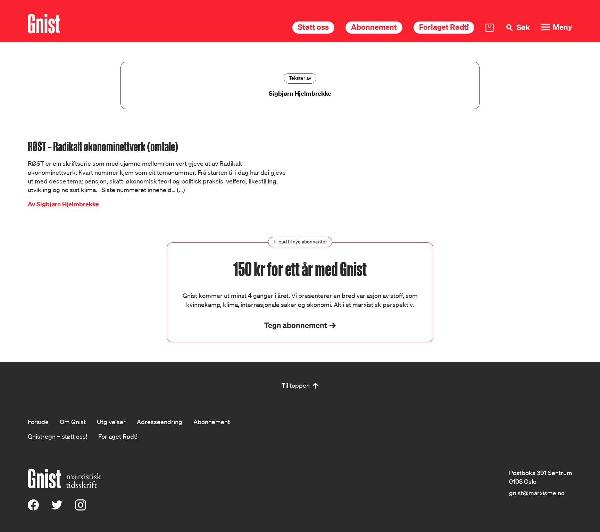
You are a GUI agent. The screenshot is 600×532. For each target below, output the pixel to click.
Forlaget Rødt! (444, 27)
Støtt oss (313, 27)
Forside (38, 422)
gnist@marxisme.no (537, 493)
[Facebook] (33, 508)
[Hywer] (44, 24)
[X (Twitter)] (56, 508)
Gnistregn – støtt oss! (57, 436)
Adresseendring (159, 422)
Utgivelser (111, 422)
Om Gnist (73, 422)
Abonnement (374, 27)
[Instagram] (80, 508)
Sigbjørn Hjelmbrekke (67, 204)
